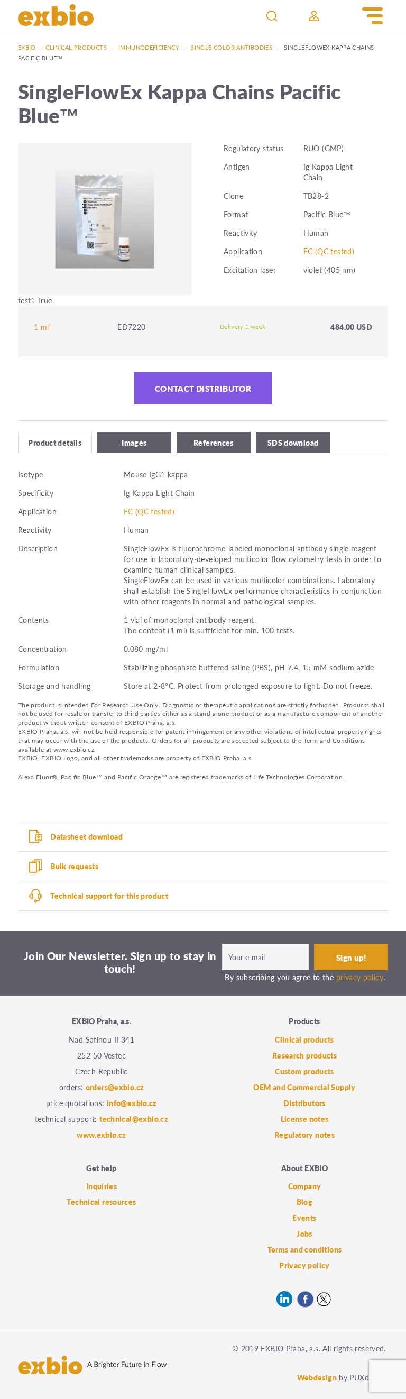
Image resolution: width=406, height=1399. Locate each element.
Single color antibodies (231, 47)
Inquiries (101, 1186)
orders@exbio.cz (115, 1087)
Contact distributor (203, 388)
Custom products (304, 1071)
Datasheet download (86, 836)
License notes (305, 1118)
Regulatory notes (304, 1134)
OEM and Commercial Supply (304, 1087)
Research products (304, 1055)
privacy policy (359, 977)
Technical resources (101, 1201)
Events (304, 1217)
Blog (305, 1201)
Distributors (304, 1103)
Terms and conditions (304, 1249)
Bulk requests (74, 866)
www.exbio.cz (101, 1134)
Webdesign (317, 1377)
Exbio (27, 47)
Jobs (304, 1233)
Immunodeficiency (148, 47)
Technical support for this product (109, 895)
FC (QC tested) (328, 251)
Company (304, 1186)
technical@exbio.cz (133, 1118)
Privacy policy (304, 1265)
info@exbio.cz (132, 1103)
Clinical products (75, 47)
